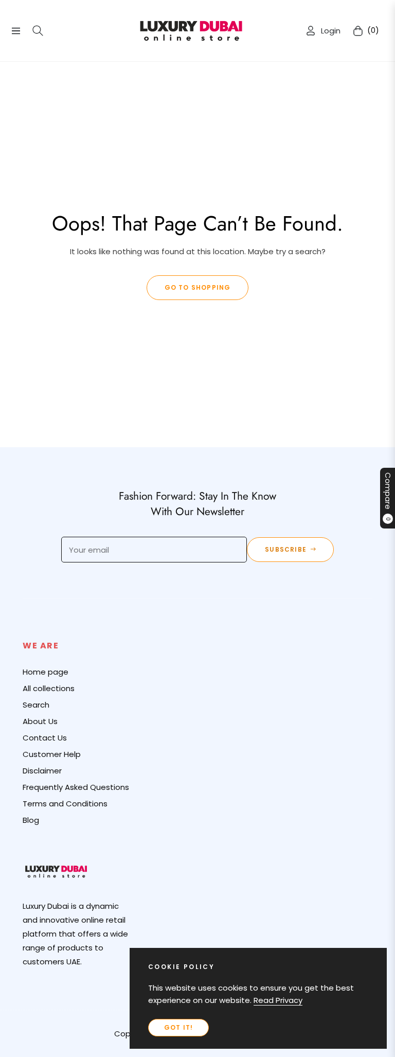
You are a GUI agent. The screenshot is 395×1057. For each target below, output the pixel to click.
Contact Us (45, 737)
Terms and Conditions (65, 803)
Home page (45, 671)
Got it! (178, 1027)
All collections (49, 688)
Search (36, 704)
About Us (40, 721)
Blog (31, 820)
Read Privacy (278, 1000)
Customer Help (52, 754)
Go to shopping (198, 287)
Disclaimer (42, 770)
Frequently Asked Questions (76, 787)
